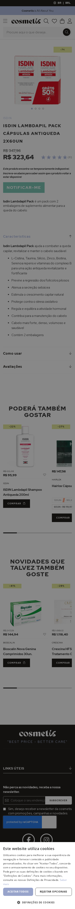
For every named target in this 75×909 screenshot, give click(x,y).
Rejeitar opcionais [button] (53, 891)
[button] (37, 902)
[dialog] (37, 454)
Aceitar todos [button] (18, 891)
